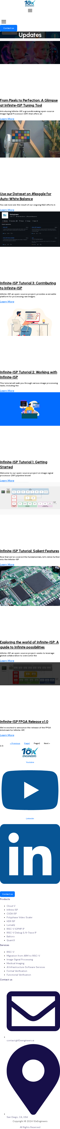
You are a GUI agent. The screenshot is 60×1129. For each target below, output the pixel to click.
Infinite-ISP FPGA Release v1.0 (24, 721)
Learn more (7, 119)
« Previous (15, 743)
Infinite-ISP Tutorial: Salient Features (29, 551)
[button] (30, 10)
